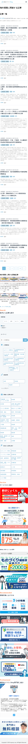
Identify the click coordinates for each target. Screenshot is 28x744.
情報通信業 (3, 428)
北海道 (16, 381)
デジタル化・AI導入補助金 (8, 355)
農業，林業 (3, 440)
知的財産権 (3, 474)
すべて (5, 321)
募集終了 (4, 327)
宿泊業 (13, 415)
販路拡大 (3, 467)
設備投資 (13, 462)
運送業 (13, 424)
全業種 (13, 440)
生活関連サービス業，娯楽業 (5, 416)
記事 (11, 321)
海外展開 (3, 470)
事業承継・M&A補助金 (19, 355)
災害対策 (13, 454)
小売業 (2, 424)
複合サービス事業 (16, 408)
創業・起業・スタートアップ (5, 463)
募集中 (3, 325)
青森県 (11, 384)
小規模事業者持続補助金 (19, 350)
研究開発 (13, 470)
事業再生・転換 (15, 474)
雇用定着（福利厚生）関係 (16, 458)
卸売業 (2, 404)
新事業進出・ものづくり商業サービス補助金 (13, 369)
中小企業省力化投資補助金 (8, 359)
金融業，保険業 (15, 420)
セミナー (17, 321)
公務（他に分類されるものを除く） (16, 404)
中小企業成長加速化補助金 (19, 363)
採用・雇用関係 (5, 458)
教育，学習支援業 (16, 412)
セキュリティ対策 (5, 450)
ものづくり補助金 (8, 350)
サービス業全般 (5, 408)
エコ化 (13, 467)
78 (20, 268)
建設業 (13, 432)
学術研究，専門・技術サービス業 (5, 420)
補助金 (22, 321)
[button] (25, 340)
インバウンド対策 (5, 454)
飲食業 (13, 399)
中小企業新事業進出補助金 (19, 359)
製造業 (2, 432)
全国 (5, 381)
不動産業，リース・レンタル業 (5, 400)
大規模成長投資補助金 (8, 363)
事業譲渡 (13, 450)
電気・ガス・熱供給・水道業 (16, 428)
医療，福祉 (3, 412)
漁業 (12, 436)
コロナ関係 (3, 478)
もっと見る (4, 388)
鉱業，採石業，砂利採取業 (5, 436)
